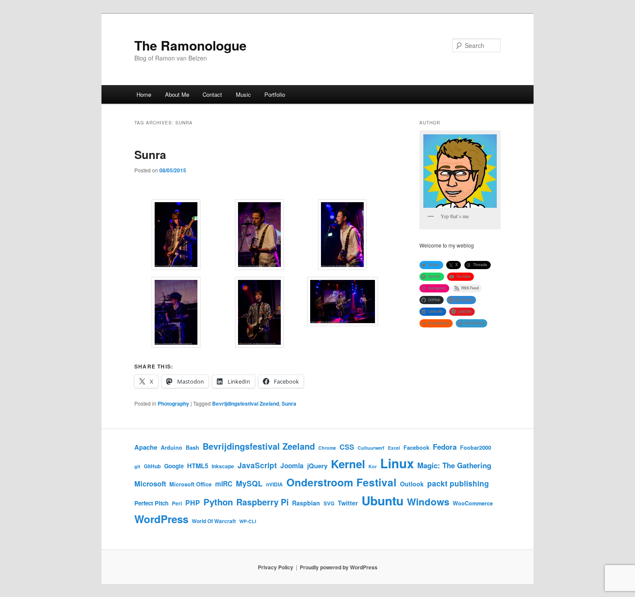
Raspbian (306, 503)
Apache (145, 447)
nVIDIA (274, 484)
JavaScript (257, 465)
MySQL (249, 483)
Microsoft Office (190, 484)
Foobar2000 (475, 447)
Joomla (292, 465)
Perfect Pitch (151, 503)
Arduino (171, 447)
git (137, 466)
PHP (192, 503)
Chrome (327, 448)
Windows (428, 501)
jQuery (317, 465)
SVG (329, 503)
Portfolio (274, 94)
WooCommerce (473, 503)
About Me (177, 94)
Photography (173, 403)
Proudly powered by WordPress (339, 567)
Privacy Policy (275, 567)
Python (218, 501)
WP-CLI (247, 521)
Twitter (348, 503)
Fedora (445, 446)
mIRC (223, 484)
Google (174, 466)
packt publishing (458, 483)
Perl (177, 503)
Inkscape (223, 466)
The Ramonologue (190, 45)
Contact (212, 94)
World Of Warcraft (214, 521)
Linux (397, 463)
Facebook (416, 447)
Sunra (150, 154)
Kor (372, 466)
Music (243, 94)
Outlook (412, 484)
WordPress (161, 518)
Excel (394, 448)
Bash (192, 447)
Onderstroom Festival (341, 482)
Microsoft (150, 484)
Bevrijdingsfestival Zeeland (245, 403)
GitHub (152, 466)
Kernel (348, 464)
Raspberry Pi (262, 502)
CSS (347, 447)
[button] (176, 236)
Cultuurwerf (371, 448)
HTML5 (197, 465)
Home (144, 94)
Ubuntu (382, 500)
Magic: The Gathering (454, 465)
